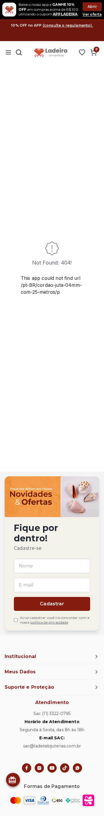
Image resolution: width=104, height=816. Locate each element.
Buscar (18, 52)
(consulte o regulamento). (68, 25)
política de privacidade (49, 622)
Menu (8, 52)
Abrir (92, 6)
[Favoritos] (82, 52)
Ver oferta (92, 14)
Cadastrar (52, 604)
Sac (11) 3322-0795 (52, 713)
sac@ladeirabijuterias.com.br (52, 746)
